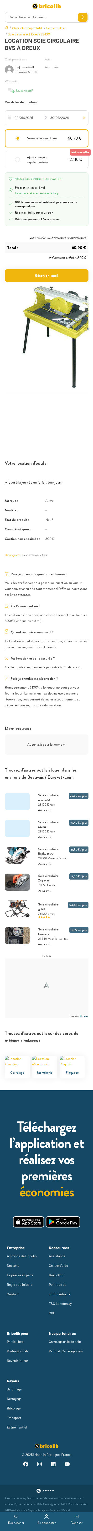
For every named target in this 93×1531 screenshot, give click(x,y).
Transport (14, 1418)
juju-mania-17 (25, 67)
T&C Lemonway (60, 1303)
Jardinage (14, 1389)
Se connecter (46, 1522)
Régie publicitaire (19, 1284)
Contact (13, 1294)
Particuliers (15, 1342)
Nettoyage (14, 1399)
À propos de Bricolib (22, 1256)
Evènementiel (17, 1427)
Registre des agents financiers (44, 1510)
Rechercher (16, 1522)
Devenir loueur (17, 1361)
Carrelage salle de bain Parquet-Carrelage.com (66, 1346)
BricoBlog (56, 1275)
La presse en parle (20, 1275)
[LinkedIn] (53, 1464)
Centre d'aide (58, 1265)
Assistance (57, 1256)
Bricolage (14, 1408)
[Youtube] (67, 1464)
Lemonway (21, 1498)
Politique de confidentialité (59, 1289)
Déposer (77, 1522)
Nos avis (13, 1265)
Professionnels (18, 1351)
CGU (52, 1313)
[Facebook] (26, 1464)
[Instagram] (39, 1464)
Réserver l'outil (46, 275)
